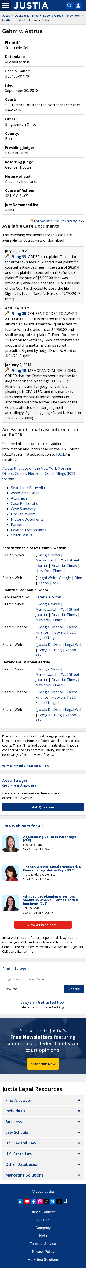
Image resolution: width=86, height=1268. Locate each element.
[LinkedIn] (20, 1201)
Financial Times (64, 565)
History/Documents (27, 519)
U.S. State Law (18, 1153)
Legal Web (46, 577)
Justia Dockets (49, 644)
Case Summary (23, 508)
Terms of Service (43, 1244)
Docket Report (23, 514)
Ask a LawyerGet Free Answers (19, 783)
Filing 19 (19, 370)
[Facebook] (33, 1201)
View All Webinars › (43, 925)
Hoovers (59, 632)
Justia (49, 1191)
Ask (56, 583)
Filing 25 (19, 313)
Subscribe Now (43, 1063)
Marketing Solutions (24, 1175)
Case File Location (26, 503)
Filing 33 (19, 256)
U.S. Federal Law (20, 1143)
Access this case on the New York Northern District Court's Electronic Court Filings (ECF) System (38, 473)
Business (13, 1121)
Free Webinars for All (22, 826)
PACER (61, 454)
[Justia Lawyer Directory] (65, 1201)
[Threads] (46, 1201)
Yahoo (43, 583)
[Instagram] (40, 1201)
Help (43, 1236)
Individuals (15, 1111)
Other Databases (21, 1164)
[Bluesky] (52, 1201)
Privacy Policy (43, 1251)
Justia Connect (43, 1212)
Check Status (21, 535)
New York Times (49, 570)
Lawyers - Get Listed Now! (43, 1002)
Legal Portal (43, 1220)
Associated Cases (25, 492)
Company (43, 1228)
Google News (49, 554)
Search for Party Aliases (30, 487)
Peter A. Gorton (48, 597)
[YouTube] (27, 1201)
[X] (59, 1201)
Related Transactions (28, 529)
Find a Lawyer (15, 968)
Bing (78, 577)
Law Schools (16, 1132)
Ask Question (43, 807)
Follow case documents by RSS (58, 220)
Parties (17, 524)
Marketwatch (46, 560)
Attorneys (19, 498)
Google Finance (50, 627)
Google (65, 577)
